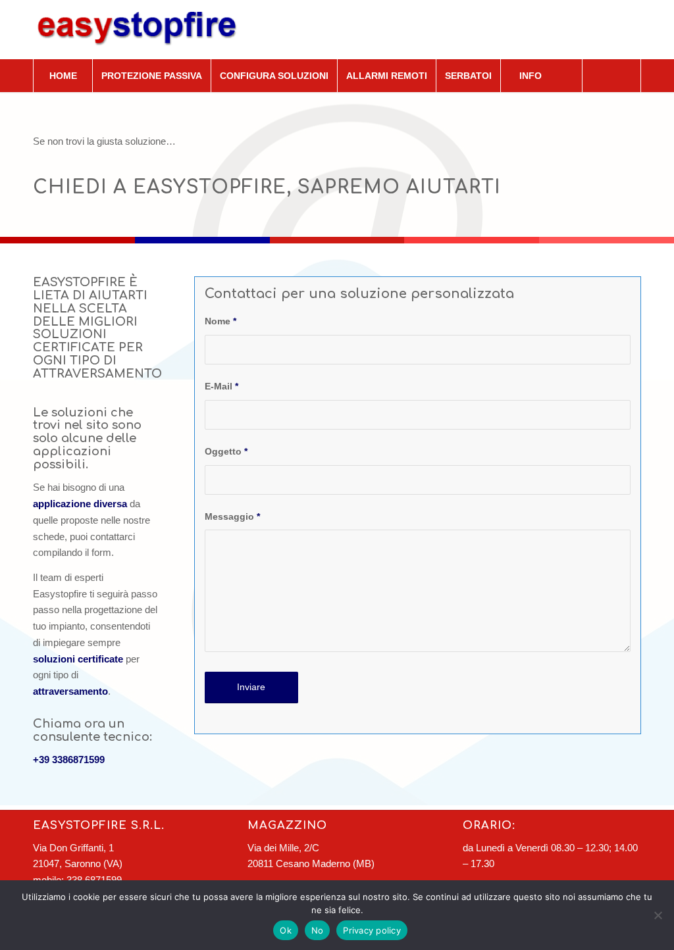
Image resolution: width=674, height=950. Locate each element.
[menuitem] (62, 75)
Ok (286, 930)
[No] (657, 915)
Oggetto (226, 452)
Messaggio (232, 517)
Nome (220, 321)
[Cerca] (611, 75)
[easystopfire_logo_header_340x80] (145, 29)
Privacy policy (372, 930)
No (317, 930)
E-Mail (221, 386)
